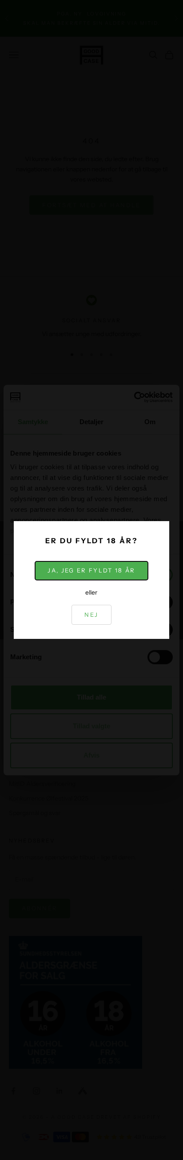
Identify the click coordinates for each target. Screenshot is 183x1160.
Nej (91, 614)
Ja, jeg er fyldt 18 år (91, 570)
